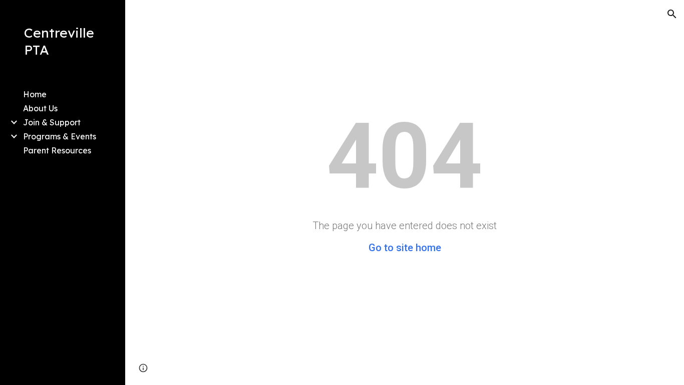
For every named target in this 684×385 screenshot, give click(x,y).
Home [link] (35, 94)
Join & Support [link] (52, 122)
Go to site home (405, 248)
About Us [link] (40, 108)
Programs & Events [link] (59, 136)
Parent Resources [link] (57, 150)
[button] (672, 14)
